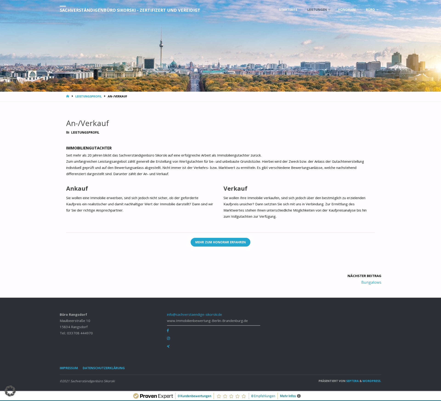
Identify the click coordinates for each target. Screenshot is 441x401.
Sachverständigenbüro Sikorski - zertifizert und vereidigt (130, 10)
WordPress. (371, 381)
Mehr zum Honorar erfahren (220, 242)
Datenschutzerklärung (104, 368)
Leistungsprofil (88, 96)
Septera (352, 381)
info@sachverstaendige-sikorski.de (194, 314)
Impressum (69, 368)
